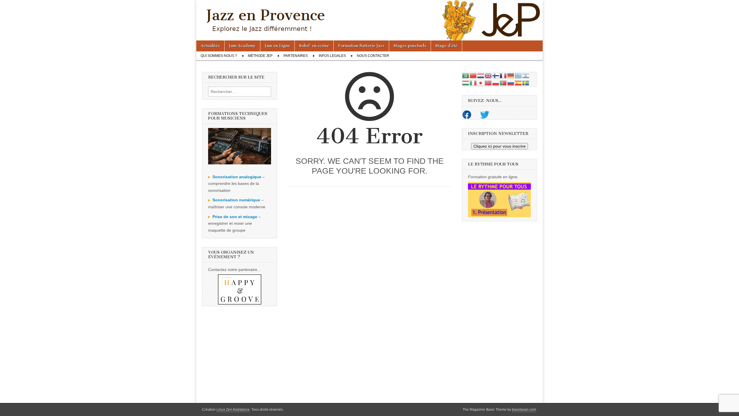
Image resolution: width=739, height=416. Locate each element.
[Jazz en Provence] (369, 20)
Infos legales (332, 56)
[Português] (503, 82)
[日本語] (481, 82)
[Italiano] (473, 82)
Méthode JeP (260, 56)
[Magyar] (466, 82)
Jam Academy (242, 45)
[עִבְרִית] (526, 75)
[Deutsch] (511, 75)
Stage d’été (446, 45)
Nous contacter (373, 56)
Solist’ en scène (314, 45)
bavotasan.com (524, 410)
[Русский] (511, 82)
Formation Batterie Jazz (361, 45)
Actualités (210, 45)
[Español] (518, 82)
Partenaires (295, 56)
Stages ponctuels (409, 45)
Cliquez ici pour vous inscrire (499, 146)
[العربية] (466, 75)
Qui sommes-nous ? (219, 56)
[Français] (503, 75)
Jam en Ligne (277, 45)
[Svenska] (526, 82)
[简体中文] (473, 75)
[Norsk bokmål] (488, 82)
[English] (488, 75)
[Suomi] (496, 75)
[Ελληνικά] (518, 75)
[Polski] (496, 82)
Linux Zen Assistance (233, 410)
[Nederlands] (481, 75)
